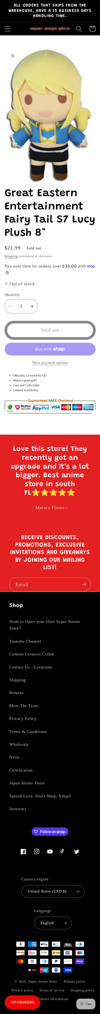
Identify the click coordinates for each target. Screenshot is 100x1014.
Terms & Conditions (28, 731)
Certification (21, 770)
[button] (7, 28)
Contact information (53, 999)
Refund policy (74, 981)
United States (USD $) (47, 891)
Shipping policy (82, 990)
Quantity (12, 294)
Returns (16, 692)
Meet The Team (23, 705)
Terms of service (52, 990)
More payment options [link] (50, 363)
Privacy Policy (23, 718)
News (14, 757)
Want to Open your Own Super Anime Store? (44, 625)
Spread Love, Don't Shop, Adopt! (40, 796)
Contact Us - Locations (30, 667)
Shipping (11, 256)
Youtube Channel (25, 641)
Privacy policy (22, 990)
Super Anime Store (42, 981)
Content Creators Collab (31, 654)
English (47, 923)
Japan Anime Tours (27, 783)
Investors (17, 808)
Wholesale (19, 744)
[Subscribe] (83, 585)
